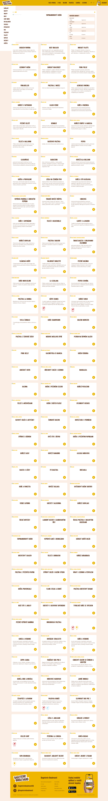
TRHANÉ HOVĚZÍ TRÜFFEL (54, 199)
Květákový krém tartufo (83, 486)
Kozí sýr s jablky (24, 605)
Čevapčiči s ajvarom (25, 698)
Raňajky (6, 8)
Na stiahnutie (58, 788)
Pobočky (43, 790)
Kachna (24, 386)
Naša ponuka (52, 3)
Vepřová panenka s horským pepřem (24, 200)
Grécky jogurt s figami (83, 756)
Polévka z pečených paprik (24, 572)
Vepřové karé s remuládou (54, 539)
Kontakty (56, 781)
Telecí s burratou (54, 555)
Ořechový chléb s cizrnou (54, 370)
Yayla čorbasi (25, 320)
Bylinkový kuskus (83, 403)
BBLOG (56, 784)
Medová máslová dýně (54, 336)
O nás (59, 3)
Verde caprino (25, 503)
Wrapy (6, 14)
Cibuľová (83, 199)
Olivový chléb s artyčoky (24, 420)
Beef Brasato (54, 47)
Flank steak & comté (54, 589)
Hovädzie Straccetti (54, 639)
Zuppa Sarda (24, 660)
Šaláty (6, 35)
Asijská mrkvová (83, 453)
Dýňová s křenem (25, 436)
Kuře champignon (54, 320)
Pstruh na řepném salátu (83, 336)
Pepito (83, 141)
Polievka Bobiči (53, 698)
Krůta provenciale (25, 589)
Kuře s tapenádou (24, 221)
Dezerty (6, 40)
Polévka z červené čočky (25, 336)
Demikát (54, 123)
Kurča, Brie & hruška (24, 679)
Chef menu (7, 19)
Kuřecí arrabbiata (83, 555)
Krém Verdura (83, 353)
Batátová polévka (54, 141)
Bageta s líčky (25, 470)
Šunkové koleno (54, 420)
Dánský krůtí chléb (83, 539)
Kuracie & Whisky (83, 718)
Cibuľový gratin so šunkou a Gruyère (83, 661)
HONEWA (84, 794)
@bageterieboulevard (25, 790)
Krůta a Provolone (25, 179)
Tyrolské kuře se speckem (83, 605)
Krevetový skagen (24, 555)
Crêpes (6, 43)
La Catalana (54, 281)
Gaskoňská (25, 159)
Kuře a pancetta (25, 486)
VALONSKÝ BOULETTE (54, 261)
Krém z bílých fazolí (54, 403)
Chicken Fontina (24, 47)
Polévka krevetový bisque (83, 589)
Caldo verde (54, 105)
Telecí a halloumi (24, 141)
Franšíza (71, 3)
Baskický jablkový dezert (54, 756)
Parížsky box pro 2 (54, 660)
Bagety (6, 11)
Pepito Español (83, 281)
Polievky (6, 32)
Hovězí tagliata (54, 486)
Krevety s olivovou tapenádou (54, 605)
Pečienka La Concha (54, 736)
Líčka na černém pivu (54, 179)
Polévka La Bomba (24, 299)
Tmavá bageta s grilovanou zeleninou (83, 241)
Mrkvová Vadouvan (54, 679)
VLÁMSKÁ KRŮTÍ (25, 261)
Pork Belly (25, 353)
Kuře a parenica (83, 105)
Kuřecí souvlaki (25, 240)
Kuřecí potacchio (83, 386)
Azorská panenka (83, 85)
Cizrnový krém (24, 67)
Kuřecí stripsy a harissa (83, 123)
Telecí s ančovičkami (24, 403)
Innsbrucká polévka (54, 622)
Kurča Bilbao (83, 736)
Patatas (6, 24)
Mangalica (83, 370)
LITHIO (93, 794)
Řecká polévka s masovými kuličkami (83, 521)
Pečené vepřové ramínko (25, 622)
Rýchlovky (7, 27)
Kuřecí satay (24, 453)
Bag (5, 30)
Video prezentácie (59, 790)
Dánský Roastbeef (54, 67)
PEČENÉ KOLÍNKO (83, 261)
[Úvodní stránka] (9, 3)
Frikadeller (25, 85)
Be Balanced (7, 22)
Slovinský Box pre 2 (83, 698)
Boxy (5, 16)
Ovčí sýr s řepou (54, 436)
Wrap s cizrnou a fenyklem (83, 572)
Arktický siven (25, 370)
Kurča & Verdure (25, 639)
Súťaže (56, 786)
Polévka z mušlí (54, 85)
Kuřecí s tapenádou (25, 105)
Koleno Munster (83, 320)
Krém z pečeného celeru (54, 386)
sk (91, 2)
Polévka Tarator (54, 240)
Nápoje (6, 38)
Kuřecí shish (83, 299)
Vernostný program (46, 781)
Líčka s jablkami (54, 718)
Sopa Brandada (24, 756)
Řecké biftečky (25, 520)
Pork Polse (83, 67)
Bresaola (83, 470)
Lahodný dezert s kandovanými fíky (54, 521)
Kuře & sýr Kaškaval (83, 179)
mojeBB (65, 3)
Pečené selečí (25, 123)
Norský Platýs (83, 47)
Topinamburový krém (24, 539)
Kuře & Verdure (83, 639)
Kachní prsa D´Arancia (54, 353)
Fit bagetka (54, 470)
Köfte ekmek (54, 299)
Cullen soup (24, 736)
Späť (16, 12)
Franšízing (43, 788)
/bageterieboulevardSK (26, 786)
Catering (84, 3)
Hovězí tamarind (54, 453)
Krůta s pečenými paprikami (83, 436)
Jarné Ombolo (83, 679)
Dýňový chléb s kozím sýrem (53, 572)
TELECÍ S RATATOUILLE (54, 221)
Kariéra (78, 3)
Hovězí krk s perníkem (83, 420)
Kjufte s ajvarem (83, 221)
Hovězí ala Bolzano (83, 159)
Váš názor (43, 786)
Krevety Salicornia (54, 503)
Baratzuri (54, 159)
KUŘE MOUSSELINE (25, 281)
